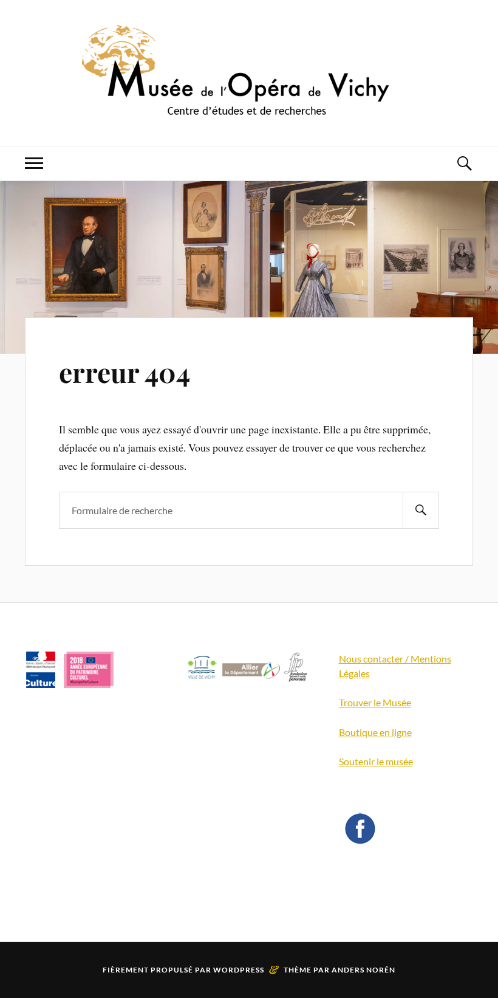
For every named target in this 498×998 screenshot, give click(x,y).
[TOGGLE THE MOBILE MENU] (34, 164)
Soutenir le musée (376, 761)
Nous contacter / (375, 658)
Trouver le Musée (375, 702)
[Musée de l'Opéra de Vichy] (249, 109)
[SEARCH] (421, 510)
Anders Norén (363, 969)
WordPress (238, 969)
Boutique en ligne (375, 732)
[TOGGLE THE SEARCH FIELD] (464, 164)
